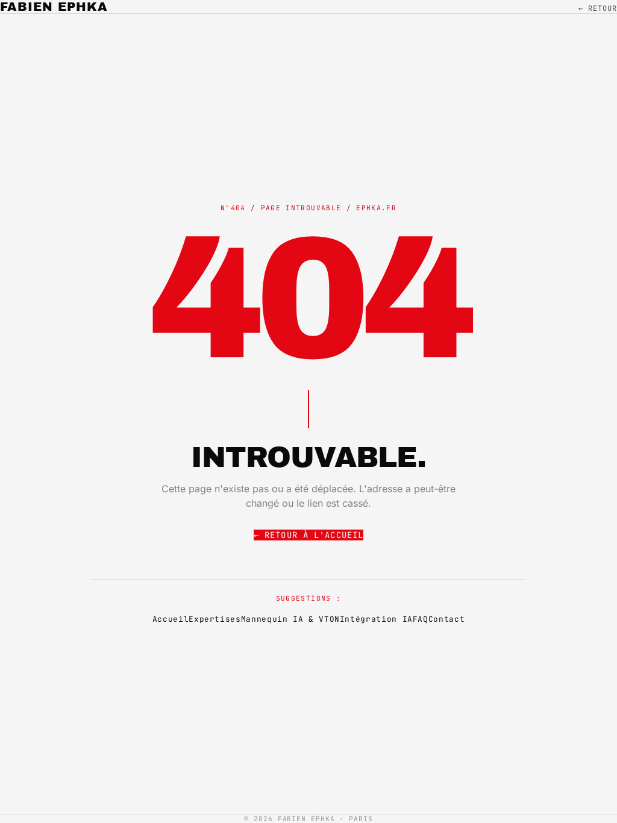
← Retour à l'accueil (308, 535)
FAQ (420, 619)
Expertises (214, 619)
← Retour (597, 8)
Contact (446, 619)
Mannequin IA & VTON (290, 619)
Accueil (170, 619)
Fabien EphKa (54, 6)
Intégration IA (376, 619)
